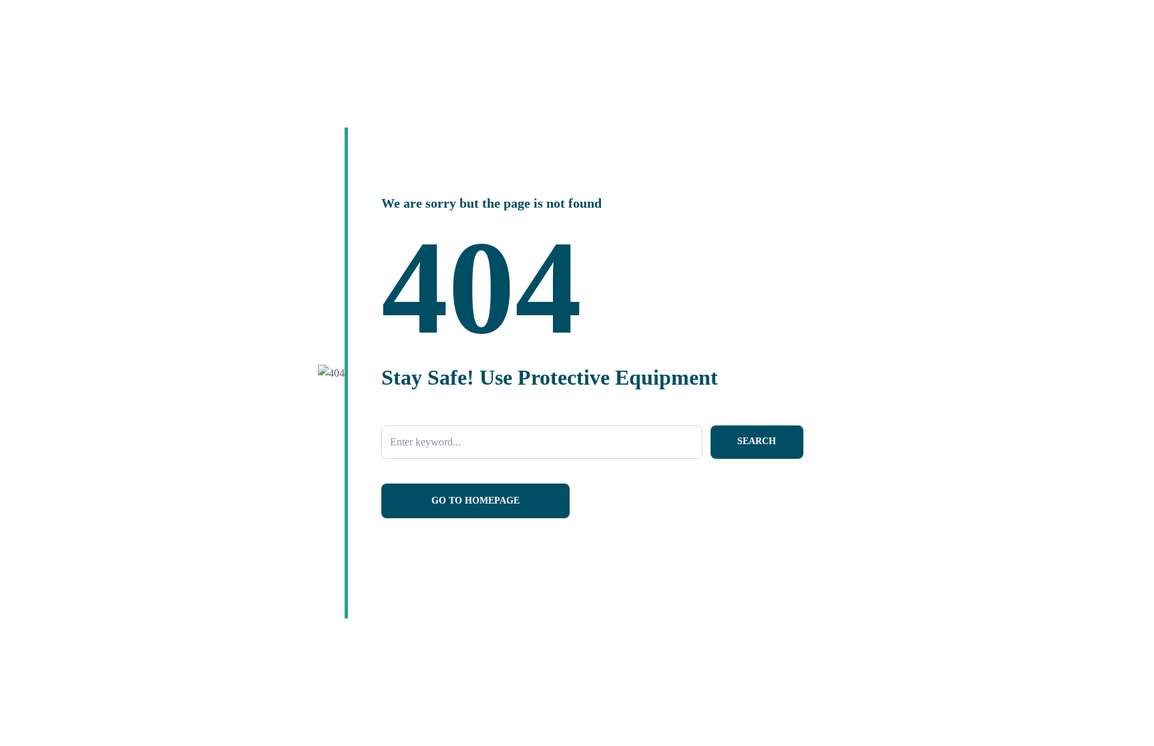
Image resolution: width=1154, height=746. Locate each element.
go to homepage (475, 501)
